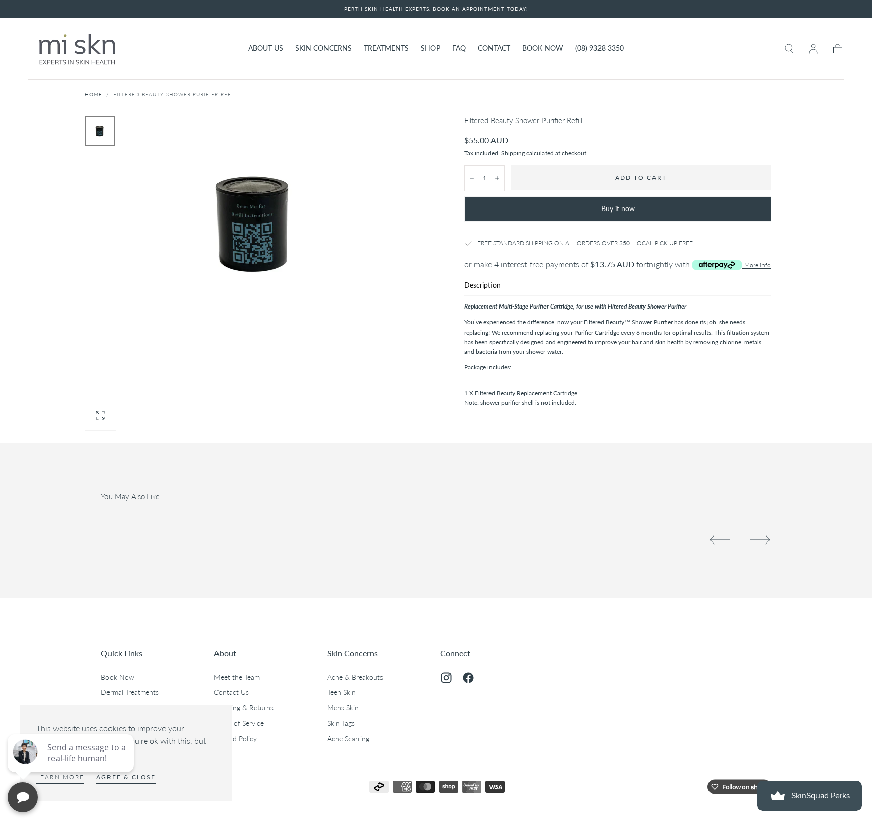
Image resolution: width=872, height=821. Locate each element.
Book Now (117, 677)
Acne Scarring (348, 738)
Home (93, 94)
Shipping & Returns (244, 707)
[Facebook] (468, 678)
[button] (789, 49)
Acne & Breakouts (355, 677)
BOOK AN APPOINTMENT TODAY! (480, 9)
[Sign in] (813, 49)
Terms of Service (239, 723)
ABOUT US (265, 48)
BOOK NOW (542, 48)
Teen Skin (341, 692)
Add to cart (641, 177)
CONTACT (494, 48)
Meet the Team (237, 677)
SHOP (430, 48)
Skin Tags (341, 723)
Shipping (513, 153)
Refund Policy (235, 738)
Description (482, 285)
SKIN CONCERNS (323, 48)
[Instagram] (446, 678)
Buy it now (618, 208)
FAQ (459, 48)
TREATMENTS (386, 48)
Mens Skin (343, 707)
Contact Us (231, 692)
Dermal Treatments (130, 692)
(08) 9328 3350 (599, 48)
